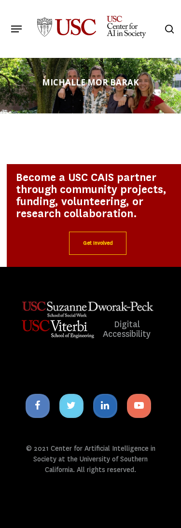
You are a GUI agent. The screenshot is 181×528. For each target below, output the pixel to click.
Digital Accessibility (127, 329)
